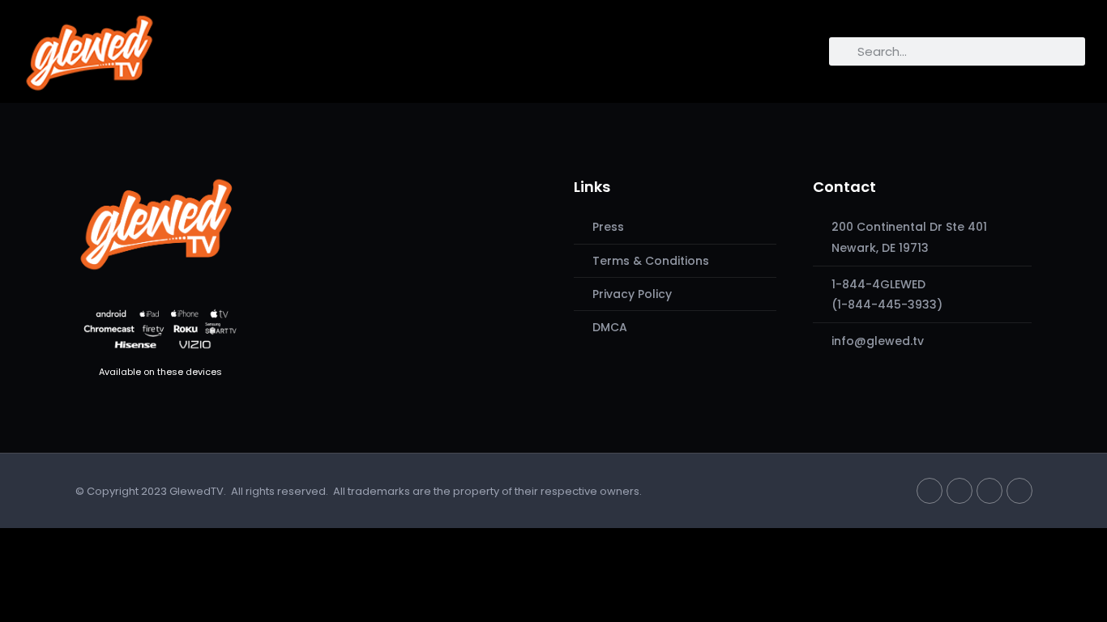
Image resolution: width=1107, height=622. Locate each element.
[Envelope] (1019, 491)
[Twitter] (929, 491)
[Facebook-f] (959, 491)
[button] (176, 47)
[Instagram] (989, 491)
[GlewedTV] (156, 223)
